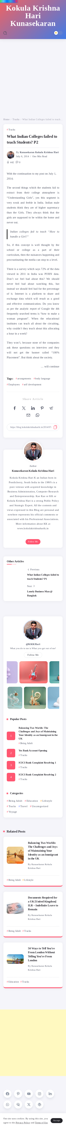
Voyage (13, 811)
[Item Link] (15, 855)
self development (32, 384)
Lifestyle (47, 800)
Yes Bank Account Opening (33, 750)
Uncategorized (40, 806)
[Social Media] (7, 1094)
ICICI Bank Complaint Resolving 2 (37, 774)
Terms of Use (41, 1122)
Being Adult (15, 800)
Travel (23, 806)
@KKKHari (33, 644)
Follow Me (33, 541)
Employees (14, 384)
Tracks (16, 119)
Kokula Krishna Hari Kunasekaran (33, 16)
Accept (56, 1120)
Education (32, 800)
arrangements (24, 378)
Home (6, 119)
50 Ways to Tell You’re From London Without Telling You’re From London (41, 954)
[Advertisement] (33, 74)
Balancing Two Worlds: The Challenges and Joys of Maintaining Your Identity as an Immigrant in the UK (38, 733)
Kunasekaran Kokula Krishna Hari (39, 152)
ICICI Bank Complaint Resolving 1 (37, 762)
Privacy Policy (23, 1122)
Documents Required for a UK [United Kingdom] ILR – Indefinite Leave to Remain (43, 903)
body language (42, 378)
